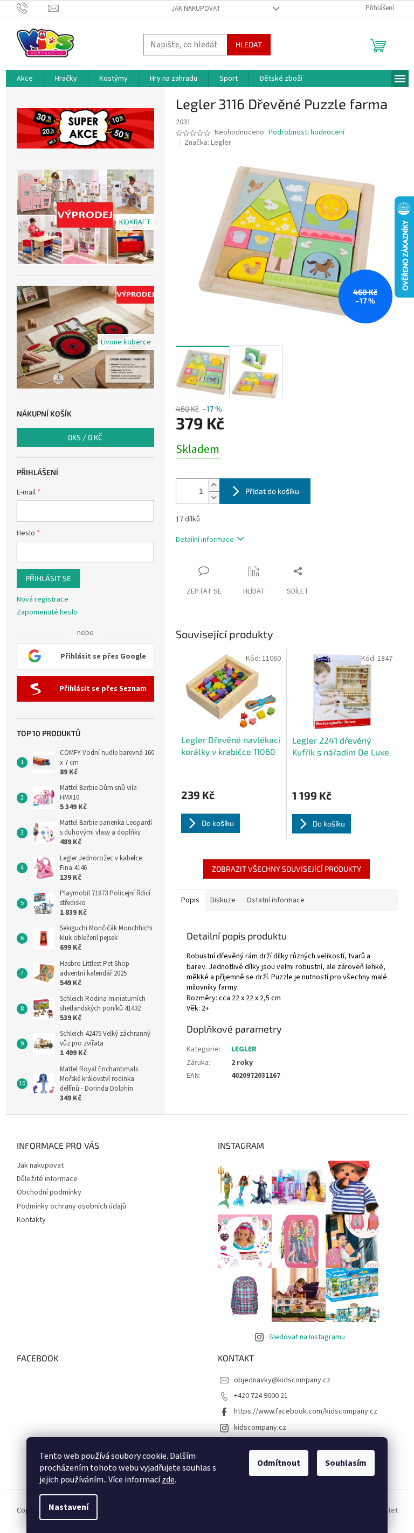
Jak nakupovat (195, 8)
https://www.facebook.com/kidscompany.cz (305, 1411)
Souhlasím (346, 1463)
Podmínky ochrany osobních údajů (71, 1206)
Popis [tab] (190, 900)
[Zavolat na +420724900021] (33, 8)
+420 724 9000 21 (261, 1395)
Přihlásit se (48, 578)
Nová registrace (42, 600)
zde (168, 1480)
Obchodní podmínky (49, 1192)
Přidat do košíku (272, 491)
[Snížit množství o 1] (214, 497)
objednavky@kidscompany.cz (282, 1380)
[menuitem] (25, 78)
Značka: (207, 142)
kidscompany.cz (260, 1427)
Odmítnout (278, 1463)
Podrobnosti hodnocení (306, 133)
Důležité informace (47, 1179)
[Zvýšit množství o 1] (214, 485)
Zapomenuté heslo (47, 612)
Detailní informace (205, 539)
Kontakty (31, 1219)
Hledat (249, 44)
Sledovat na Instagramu (307, 1337)
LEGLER (244, 1049)
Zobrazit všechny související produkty (286, 868)
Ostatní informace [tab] (275, 900)
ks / (85, 437)
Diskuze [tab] (223, 900)
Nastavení (68, 1507)
